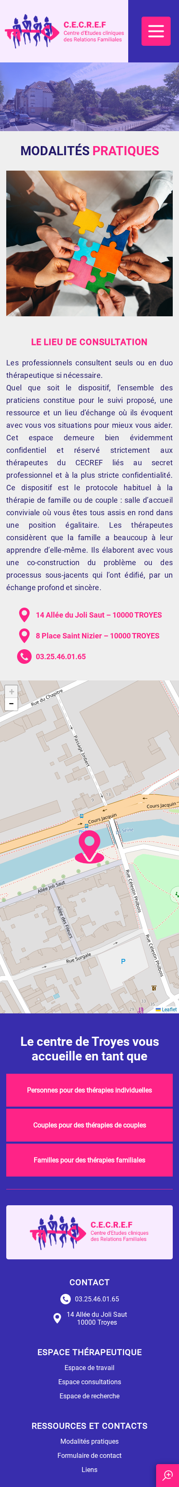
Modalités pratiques (89, 1441)
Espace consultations (89, 1382)
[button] (89, 847)
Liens (89, 1470)
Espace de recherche (89, 1396)
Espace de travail (89, 1368)
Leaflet (169, 1010)
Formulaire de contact (89, 1456)
